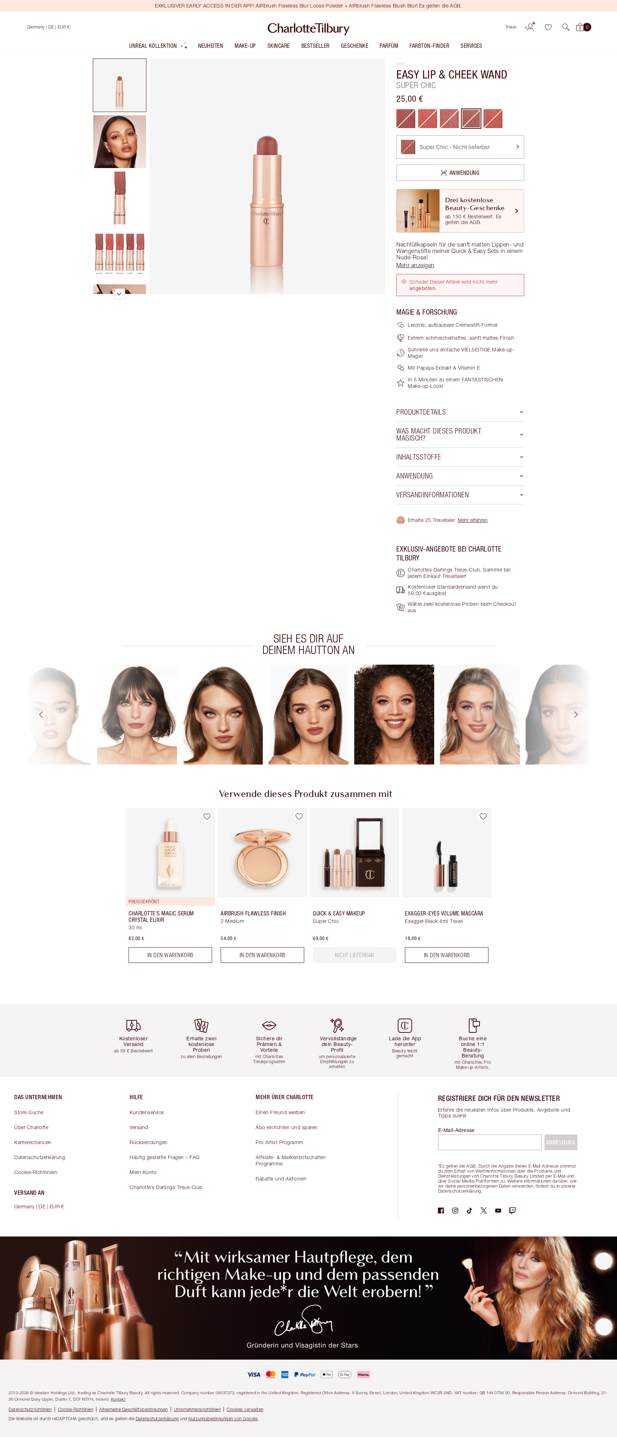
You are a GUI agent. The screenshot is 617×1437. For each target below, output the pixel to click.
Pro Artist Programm (280, 1142)
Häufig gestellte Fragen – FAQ (165, 1157)
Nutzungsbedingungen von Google (223, 1418)
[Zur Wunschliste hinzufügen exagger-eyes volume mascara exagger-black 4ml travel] (483, 816)
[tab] (119, 85)
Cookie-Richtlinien (35, 1172)
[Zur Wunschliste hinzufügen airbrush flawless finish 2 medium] (299, 816)
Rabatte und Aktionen (281, 1179)
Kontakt (118, 1399)
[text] (354, 955)
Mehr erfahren (473, 520)
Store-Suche (29, 1112)
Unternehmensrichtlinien (197, 1409)
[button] (566, 27)
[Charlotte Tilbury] (308, 27)
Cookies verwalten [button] (245, 1409)
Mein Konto (143, 1172)
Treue (510, 27)
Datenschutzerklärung (39, 1157)
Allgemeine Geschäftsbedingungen (133, 1409)
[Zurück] (34, 715)
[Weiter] (582, 715)
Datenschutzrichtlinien (30, 1409)
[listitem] (158, 47)
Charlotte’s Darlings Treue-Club (166, 1187)
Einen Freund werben (280, 1112)
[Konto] (530, 27)
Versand (139, 1127)
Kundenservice (147, 1112)
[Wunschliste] (548, 27)
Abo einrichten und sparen (287, 1127)
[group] (51, 715)
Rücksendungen (149, 1142)
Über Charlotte (31, 1127)
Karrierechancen (33, 1142)
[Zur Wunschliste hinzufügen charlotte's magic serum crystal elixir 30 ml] (206, 816)
